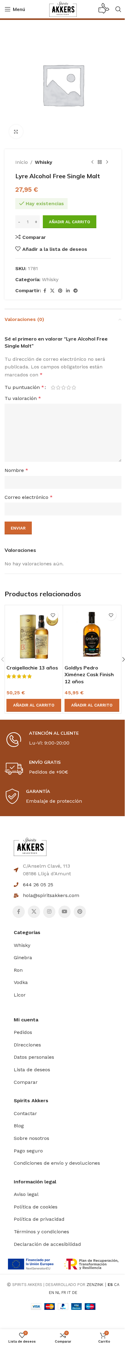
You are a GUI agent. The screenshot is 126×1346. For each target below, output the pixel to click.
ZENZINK (95, 1284)
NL (57, 1292)
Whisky (43, 162)
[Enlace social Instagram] (49, 912)
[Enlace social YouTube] (64, 912)
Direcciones (27, 1045)
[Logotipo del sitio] (62, 9)
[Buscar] (118, 9)
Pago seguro (28, 1151)
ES (110, 1284)
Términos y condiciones (41, 1232)
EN (51, 1292)
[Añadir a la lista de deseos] (52, 615)
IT (69, 1292)
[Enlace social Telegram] (76, 291)
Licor (20, 995)
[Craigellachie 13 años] (33, 634)
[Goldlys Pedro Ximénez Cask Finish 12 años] (92, 634)
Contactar (25, 1113)
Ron (18, 970)
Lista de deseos (32, 1070)
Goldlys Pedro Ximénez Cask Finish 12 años (89, 674)
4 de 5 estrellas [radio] (68, 387)
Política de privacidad (39, 1219)
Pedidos (23, 1032)
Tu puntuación (24, 387)
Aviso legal (26, 1194)
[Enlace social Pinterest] (60, 291)
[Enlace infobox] (103, 9)
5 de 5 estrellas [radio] (73, 387)
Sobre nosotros (31, 1138)
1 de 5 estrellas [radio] (53, 387)
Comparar (26, 1082)
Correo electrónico (29, 497)
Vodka (21, 982)
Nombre (16, 470)
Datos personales (34, 1057)
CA (116, 1284)
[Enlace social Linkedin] (68, 291)
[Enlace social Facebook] (44, 291)
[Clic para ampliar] (16, 131)
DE (74, 1292)
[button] (33, 705)
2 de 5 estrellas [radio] (58, 387)
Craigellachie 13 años (32, 668)
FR (63, 1292)
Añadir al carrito (69, 222)
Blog (19, 1126)
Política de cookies (35, 1207)
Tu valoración (23, 398)
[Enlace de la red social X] (52, 291)
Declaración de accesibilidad (47, 1244)
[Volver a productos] (99, 162)
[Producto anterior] (92, 162)
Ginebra (23, 957)
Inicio (21, 162)
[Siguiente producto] (107, 162)
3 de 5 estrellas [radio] (63, 387)
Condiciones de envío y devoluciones (57, 1163)
